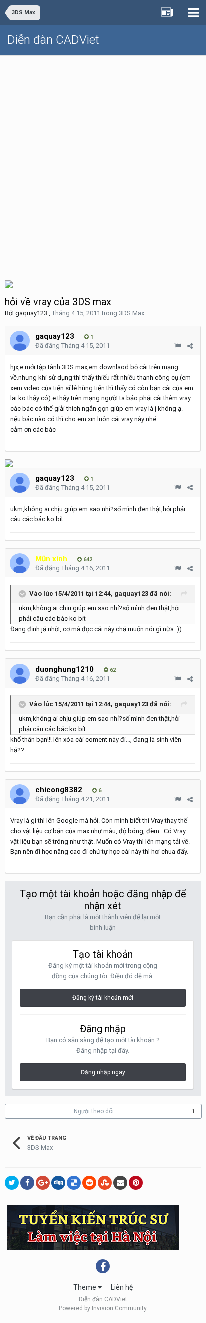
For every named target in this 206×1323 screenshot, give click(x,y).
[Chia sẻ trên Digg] (59, 1183)
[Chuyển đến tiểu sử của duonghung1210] (20, 674)
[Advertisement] (103, 164)
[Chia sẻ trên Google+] (43, 1183)
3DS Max (131, 313)
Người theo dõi (94, 1111)
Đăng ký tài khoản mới (103, 997)
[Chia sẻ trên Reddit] (89, 1183)
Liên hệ (122, 1287)
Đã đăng (73, 345)
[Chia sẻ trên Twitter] (12, 1183)
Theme (86, 1287)
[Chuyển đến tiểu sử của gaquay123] (20, 341)
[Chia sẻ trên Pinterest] (136, 1183)
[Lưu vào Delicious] (74, 1183)
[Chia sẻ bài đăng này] (190, 346)
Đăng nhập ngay (103, 1072)
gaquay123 (32, 313)
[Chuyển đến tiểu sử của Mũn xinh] (20, 563)
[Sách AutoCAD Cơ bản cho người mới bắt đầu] (9, 283)
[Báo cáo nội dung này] (177, 346)
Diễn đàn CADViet (54, 40)
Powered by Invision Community (103, 1308)
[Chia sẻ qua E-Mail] (121, 1183)
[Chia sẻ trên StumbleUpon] (105, 1183)
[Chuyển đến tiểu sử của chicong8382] (20, 794)
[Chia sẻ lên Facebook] (27, 1183)
